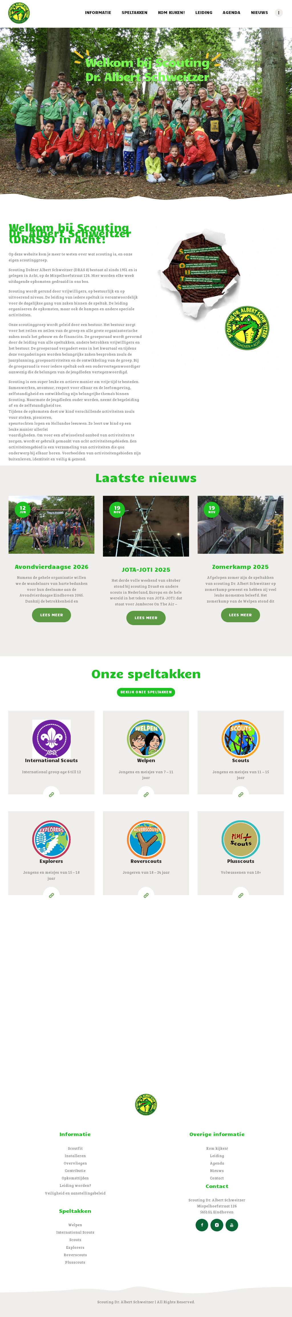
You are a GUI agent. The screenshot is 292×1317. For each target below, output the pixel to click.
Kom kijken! (217, 1148)
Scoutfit (75, 1148)
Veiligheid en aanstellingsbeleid (75, 1193)
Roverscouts (146, 861)
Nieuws (217, 1170)
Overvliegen (75, 1163)
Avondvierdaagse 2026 (51, 566)
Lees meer (51, 614)
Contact (217, 1178)
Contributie (75, 1170)
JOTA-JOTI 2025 (146, 569)
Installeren (75, 1155)
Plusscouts (240, 861)
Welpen (146, 760)
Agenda (217, 1163)
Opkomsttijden (75, 1178)
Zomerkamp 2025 (240, 566)
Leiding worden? (75, 1185)
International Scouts (51, 760)
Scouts (240, 760)
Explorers (51, 861)
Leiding (217, 1155)
